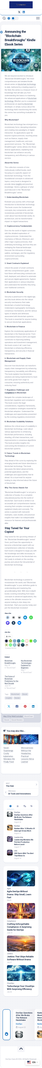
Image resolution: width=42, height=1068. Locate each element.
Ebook (24, 694)
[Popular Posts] (17, 806)
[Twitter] (19, 12)
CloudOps (10, 983)
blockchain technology (27, 84)
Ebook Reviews (17, 720)
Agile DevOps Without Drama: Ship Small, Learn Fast (19, 894)
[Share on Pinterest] (25, 706)
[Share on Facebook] (17, 706)
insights (19, 184)
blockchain (28, 104)
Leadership (18, 837)
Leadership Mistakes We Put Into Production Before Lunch (23, 842)
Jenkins (10, 954)
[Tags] (31, 806)
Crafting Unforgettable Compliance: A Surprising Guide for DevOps (19, 927)
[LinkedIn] (23, 12)
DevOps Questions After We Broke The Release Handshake (23, 817)
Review (17, 698)
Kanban (17, 826)
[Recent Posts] (10, 806)
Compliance (10, 393)
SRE (15, 851)
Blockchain (15, 694)
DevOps (17, 812)
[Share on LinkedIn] (33, 706)
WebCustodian (17, 716)
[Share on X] (9, 706)
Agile (9, 888)
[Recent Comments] (24, 806)
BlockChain (28, 716)
